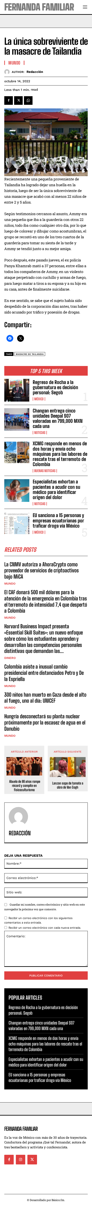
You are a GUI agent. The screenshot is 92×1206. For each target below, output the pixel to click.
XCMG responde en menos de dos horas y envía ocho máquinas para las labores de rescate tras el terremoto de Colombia (60, 454)
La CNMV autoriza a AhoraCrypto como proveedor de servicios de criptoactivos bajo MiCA (41, 570)
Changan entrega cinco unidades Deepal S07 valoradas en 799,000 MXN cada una (58, 418)
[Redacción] (8, 72)
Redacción (35, 72)
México (39, 399)
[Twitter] (18, 100)
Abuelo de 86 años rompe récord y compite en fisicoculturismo (24, 785)
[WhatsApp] (28, 100)
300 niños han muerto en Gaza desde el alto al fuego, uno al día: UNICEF (45, 698)
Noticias (39, 432)
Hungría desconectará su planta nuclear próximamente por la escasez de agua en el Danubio (44, 722)
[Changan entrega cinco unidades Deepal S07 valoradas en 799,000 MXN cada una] (16, 419)
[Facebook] (8, 100)
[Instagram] (20, 1159)
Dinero (10, 657)
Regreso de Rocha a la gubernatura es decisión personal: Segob (55, 387)
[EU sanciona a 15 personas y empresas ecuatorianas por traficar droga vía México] (16, 523)
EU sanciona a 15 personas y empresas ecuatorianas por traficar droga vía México (58, 520)
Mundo (9, 583)
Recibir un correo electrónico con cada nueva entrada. (45, 927)
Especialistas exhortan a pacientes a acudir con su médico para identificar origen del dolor (56, 489)
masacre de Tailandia (30, 354)
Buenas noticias (44, 470)
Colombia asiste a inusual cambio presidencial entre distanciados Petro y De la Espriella (44, 672)
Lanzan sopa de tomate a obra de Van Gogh (67, 785)
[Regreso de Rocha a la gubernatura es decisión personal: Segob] (16, 390)
